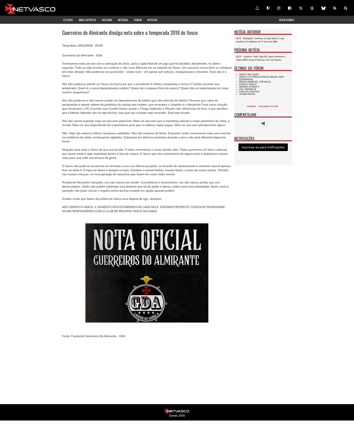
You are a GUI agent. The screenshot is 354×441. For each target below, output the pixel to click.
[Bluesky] (323, 8)
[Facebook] (290, 8)
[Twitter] (300, 8)
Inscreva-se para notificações (263, 147)
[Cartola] (268, 8)
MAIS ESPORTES (87, 20)
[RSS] (335, 8)
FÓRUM (138, 20)
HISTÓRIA (107, 20)
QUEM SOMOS (286, 20)
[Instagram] (279, 8)
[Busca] (345, 8)
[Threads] (312, 8)
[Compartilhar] (263, 123)
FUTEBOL (68, 20)
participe (251, 106)
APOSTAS (152, 20)
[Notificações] (257, 8)
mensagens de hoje (268, 106)
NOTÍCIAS (123, 20)
